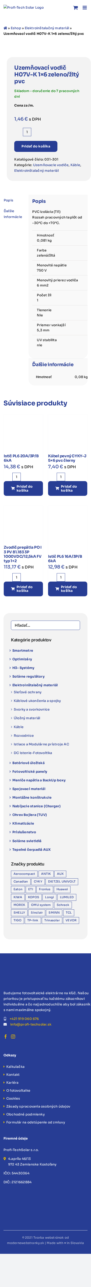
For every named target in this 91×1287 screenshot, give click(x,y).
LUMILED (67, 897)
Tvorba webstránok (48, 1238)
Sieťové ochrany (28, 692)
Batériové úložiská (28, 763)
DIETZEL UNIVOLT (62, 881)
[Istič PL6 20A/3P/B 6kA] (23, 434)
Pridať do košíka (35, 146)
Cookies (13, 1098)
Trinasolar (52, 920)
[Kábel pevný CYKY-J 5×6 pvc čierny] (67, 434)
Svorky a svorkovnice (32, 709)
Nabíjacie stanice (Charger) (36, 806)
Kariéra (12, 1082)
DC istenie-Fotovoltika (33, 753)
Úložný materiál (27, 718)
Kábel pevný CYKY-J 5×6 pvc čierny (67, 458)
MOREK (19, 905)
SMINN (54, 913)
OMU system (41, 905)
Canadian (21, 881)
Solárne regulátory (28, 676)
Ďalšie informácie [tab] (13, 214)
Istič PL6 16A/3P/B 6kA (65, 558)
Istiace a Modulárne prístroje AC (41, 744)
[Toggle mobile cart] (75, 7)
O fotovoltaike (18, 1090)
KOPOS (33, 897)
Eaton (18, 889)
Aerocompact (24, 874)
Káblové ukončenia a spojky (37, 701)
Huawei (62, 889)
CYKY (38, 881)
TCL (69, 913)
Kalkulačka (15, 1067)
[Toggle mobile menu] (85, 7)
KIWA (18, 897)
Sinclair (37, 913)
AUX (60, 874)
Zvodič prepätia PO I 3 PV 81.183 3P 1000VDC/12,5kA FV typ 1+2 (23, 554)
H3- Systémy (23, 668)
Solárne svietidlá (27, 841)
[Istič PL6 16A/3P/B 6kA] (67, 525)
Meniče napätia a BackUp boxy (39, 780)
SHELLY (19, 913)
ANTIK (46, 874)
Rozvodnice (24, 735)
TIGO (17, 920)
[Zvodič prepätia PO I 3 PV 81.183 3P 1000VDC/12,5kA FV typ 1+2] (23, 525)
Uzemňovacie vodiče (51, 165)
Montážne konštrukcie (32, 797)
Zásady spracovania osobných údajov (38, 1106)
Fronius (44, 889)
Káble (75, 165)
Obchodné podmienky (25, 1114)
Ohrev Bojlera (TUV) (29, 815)
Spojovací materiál (28, 789)
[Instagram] (13, 1036)
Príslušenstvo (24, 832)
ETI (30, 889)
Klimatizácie (23, 823)
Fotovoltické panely (29, 771)
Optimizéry (22, 659)
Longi (49, 897)
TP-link (32, 920)
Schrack (63, 905)
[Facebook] (6, 1036)
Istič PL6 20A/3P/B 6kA (21, 458)
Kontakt (13, 1074)
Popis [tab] (8, 200)
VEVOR (71, 920)
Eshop (16, 28)
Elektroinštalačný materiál (47, 28)
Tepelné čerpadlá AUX (31, 849)
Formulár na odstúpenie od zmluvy (35, 1122)
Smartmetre (22, 650)
